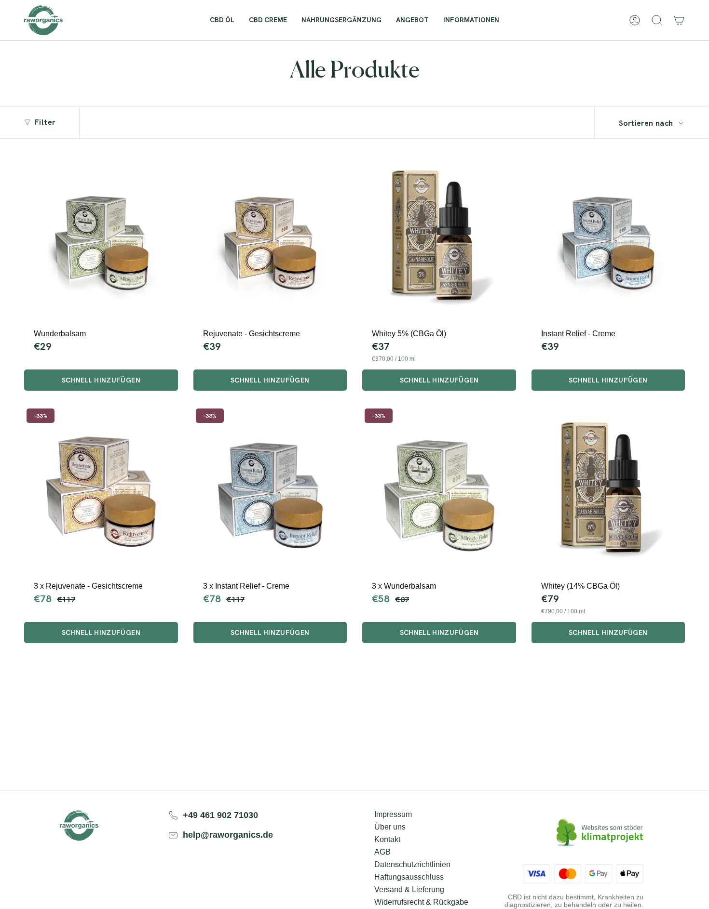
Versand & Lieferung (409, 889)
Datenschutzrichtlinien (412, 864)
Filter (44, 122)
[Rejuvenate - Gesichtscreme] (270, 238)
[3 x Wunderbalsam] (439, 490)
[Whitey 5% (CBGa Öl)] (439, 238)
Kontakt (387, 839)
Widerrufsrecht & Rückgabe (421, 902)
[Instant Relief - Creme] (608, 238)
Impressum (393, 814)
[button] (471, 20)
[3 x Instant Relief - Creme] (270, 490)
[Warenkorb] (679, 20)
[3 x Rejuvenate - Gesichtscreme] (101, 490)
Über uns (390, 827)
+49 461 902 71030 (220, 815)
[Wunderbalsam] (101, 238)
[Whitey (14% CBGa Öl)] (608, 490)
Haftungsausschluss (409, 877)
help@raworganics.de (228, 835)
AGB (382, 852)
